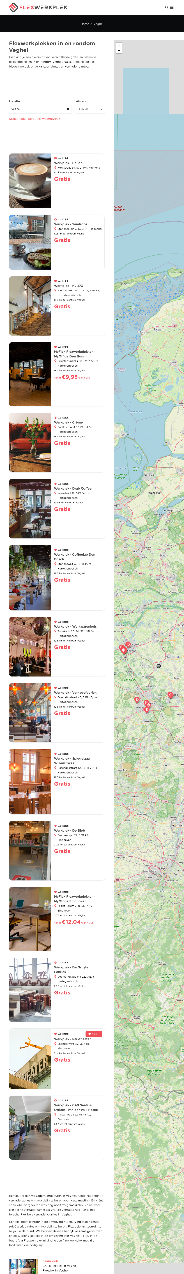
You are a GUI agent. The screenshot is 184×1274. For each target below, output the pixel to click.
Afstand (81, 101)
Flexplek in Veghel (55, 1270)
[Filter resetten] (68, 109)
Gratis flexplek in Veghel (59, 1265)
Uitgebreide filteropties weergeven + (34, 118)
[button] (171, 695)
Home (85, 24)
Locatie (14, 101)
